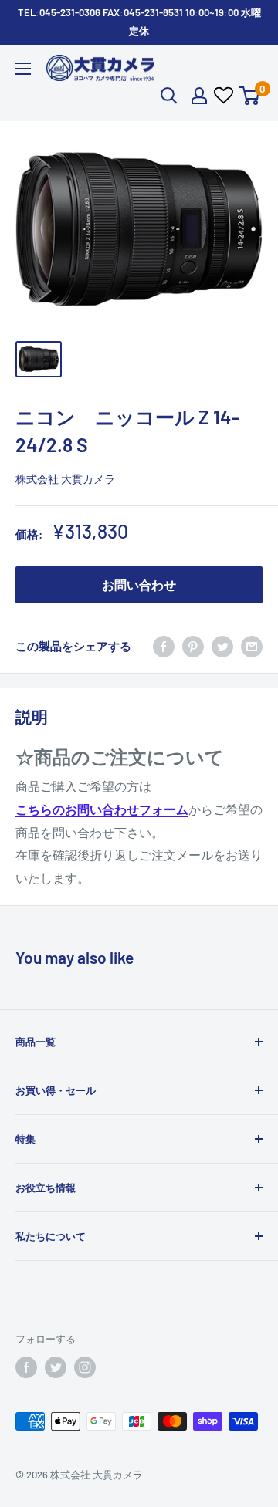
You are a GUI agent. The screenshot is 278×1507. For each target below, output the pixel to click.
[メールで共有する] (252, 645)
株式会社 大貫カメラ (65, 478)
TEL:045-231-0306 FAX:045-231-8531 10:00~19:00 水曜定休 (139, 21)
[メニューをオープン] (23, 69)
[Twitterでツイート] (222, 645)
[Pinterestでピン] (193, 645)
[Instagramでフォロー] (85, 1367)
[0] (249, 95)
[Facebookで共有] (164, 645)
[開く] (169, 95)
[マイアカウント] (199, 95)
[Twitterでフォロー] (55, 1367)
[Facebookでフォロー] (26, 1367)
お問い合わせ (139, 584)
